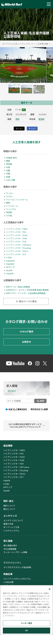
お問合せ (26, 341)
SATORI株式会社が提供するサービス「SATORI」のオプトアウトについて (25, 425)
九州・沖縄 (10, 180)
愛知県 (41, 119)
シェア (20, 128)
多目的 (9, 212)
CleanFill (9, 273)
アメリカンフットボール (17, 199)
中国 (8, 173)
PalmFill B (10, 264)
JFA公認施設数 (9, 549)
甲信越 (9, 164)
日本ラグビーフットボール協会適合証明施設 (26, 293)
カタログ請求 (26, 331)
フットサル (11, 209)
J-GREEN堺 (8, 582)
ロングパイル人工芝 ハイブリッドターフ (17, 44)
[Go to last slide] (3, 65)
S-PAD (9, 257)
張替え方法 (8, 524)
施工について (9, 509)
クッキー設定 (26, 623)
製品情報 (7, 445)
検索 (42, 400)
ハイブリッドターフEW (16, 238)
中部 (8, 167)
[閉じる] (49, 589)
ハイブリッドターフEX (16, 232)
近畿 (8, 170)
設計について (9, 505)
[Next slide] (49, 65)
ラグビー (10, 196)
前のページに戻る (27, 301)
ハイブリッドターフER (16, 241)
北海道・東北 (11, 158)
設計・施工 (8, 501)
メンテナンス (10, 515)
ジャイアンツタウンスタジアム (17, 579)
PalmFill (6, 480)
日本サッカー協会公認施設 (18, 287)
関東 (8, 161)
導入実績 (7, 540)
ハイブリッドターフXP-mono (16, 467)
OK (26, 630)
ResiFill (9, 270)
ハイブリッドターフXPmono (18, 245)
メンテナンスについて (13, 520)
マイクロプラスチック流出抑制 (17, 567)
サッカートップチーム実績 (15, 552)
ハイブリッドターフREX (16, 229)
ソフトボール (12, 206)
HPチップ (10, 267)
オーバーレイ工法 (11, 527)
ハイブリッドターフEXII (17, 235)
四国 (8, 177)
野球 (18, 119)
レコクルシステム (11, 530)
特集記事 (7, 574)
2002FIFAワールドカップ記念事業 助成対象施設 (27, 290)
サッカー (10, 193)
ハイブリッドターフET (16, 254)
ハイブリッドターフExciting (18, 248)
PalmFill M (10, 261)
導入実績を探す (10, 545)
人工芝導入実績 (42, 44)
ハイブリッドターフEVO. (17, 251)
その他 (9, 215)
